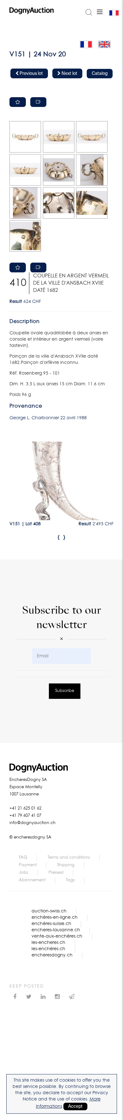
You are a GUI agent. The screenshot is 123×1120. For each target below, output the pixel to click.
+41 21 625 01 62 (25, 808)
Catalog (100, 73)
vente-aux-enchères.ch (57, 936)
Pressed (56, 873)
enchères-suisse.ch (51, 924)
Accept (75, 1106)
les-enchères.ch (48, 949)
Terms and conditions (69, 857)
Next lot (69, 73)
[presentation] (58, 537)
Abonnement (32, 880)
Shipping (65, 865)
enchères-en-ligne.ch (55, 917)
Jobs (23, 873)
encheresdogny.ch (52, 955)
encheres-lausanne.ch (56, 930)
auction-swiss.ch (49, 911)
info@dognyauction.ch (32, 823)
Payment (28, 865)
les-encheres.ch (48, 942)
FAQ (23, 857)
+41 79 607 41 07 (25, 816)
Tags (70, 880)
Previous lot (31, 73)
